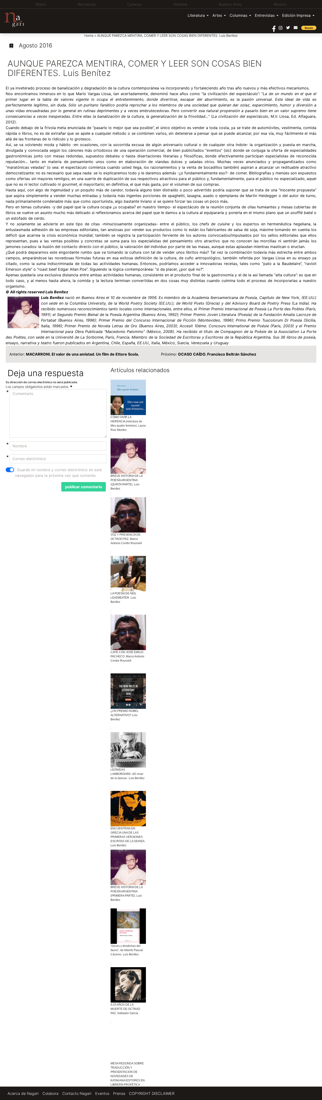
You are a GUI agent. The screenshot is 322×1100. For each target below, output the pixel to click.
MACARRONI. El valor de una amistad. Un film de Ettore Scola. (82, 354)
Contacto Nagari (76, 1093)
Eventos (102, 1093)
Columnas (238, 15)
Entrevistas (265, 15)
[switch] (10, 469)
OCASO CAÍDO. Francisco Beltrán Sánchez (217, 354)
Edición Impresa (296, 15)
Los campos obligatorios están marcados (37, 387)
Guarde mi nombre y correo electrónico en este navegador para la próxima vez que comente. (58, 472)
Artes (217, 15)
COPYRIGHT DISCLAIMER (151, 1093)
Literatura (196, 15)
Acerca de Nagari (23, 1093)
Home (88, 36)
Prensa (119, 1093)
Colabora (50, 1093)
